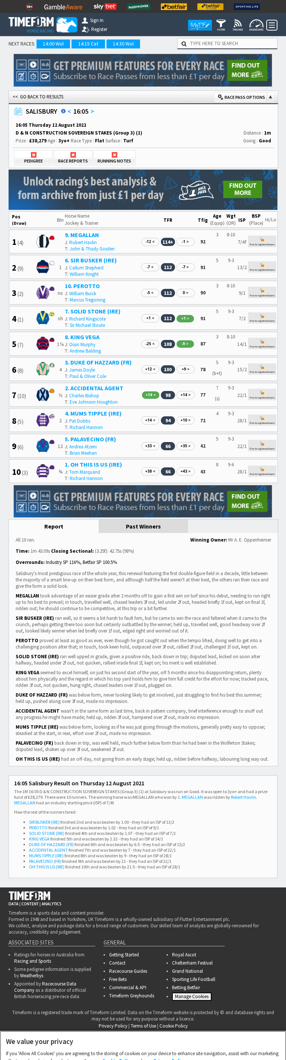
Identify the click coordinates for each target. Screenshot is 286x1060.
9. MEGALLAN (82, 235)
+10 (186, 420)
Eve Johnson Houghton (94, 402)
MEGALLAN (192, 797)
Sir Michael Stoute (87, 325)
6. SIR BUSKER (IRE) (91, 260)
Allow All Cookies (197, 1046)
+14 (151, 394)
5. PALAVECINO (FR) (90, 439)
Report (53, 526)
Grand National (187, 971)
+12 (150, 369)
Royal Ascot (184, 955)
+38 (150, 471)
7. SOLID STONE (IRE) (93, 311)
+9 (186, 369)
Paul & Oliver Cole (88, 376)
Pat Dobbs (79, 421)
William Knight (84, 274)
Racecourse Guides (128, 971)
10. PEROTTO (82, 286)
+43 (186, 471)
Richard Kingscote (87, 319)
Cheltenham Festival (192, 963)
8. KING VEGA (82, 337)
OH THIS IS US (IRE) (46, 867)
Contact (117, 963)
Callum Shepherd (86, 268)
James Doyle (82, 370)
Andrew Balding (85, 351)
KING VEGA (39, 839)
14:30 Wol (123, 43)
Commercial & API (127, 987)
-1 (185, 241)
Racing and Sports (32, 961)
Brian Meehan (83, 453)
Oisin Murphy (82, 344)
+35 (186, 445)
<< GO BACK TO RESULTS (38, 97)
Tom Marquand (84, 472)
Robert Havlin (83, 242)
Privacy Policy (169, 1024)
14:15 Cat (88, 43)
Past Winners (143, 526)
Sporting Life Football (193, 979)
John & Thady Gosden (92, 249)
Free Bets (118, 979)
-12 (150, 241)
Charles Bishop (84, 395)
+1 (150, 318)
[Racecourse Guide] (63, 111)
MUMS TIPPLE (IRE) (46, 855)
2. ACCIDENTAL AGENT (94, 388)
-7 (150, 266)
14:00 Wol (53, 43)
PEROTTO (38, 827)
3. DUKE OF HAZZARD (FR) (98, 362)
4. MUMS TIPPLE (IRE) (93, 413)
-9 (185, 343)
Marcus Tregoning (87, 300)
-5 (150, 292)
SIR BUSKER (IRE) (44, 822)
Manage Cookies (83, 1046)
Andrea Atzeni (83, 447)
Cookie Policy (117, 1024)
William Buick (82, 293)
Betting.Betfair (186, 987)
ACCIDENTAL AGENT (48, 850)
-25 (150, 343)
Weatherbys (31, 975)
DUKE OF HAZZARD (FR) (51, 844)
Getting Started (124, 955)
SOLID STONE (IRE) (46, 833)
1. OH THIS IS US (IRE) (93, 464)
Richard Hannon (86, 427)
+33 (150, 445)
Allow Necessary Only (140, 1046)
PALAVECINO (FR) (45, 861)
